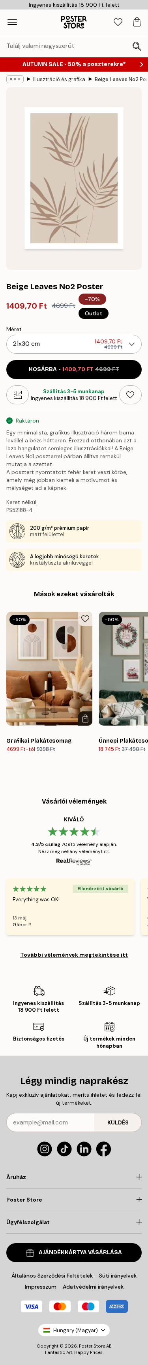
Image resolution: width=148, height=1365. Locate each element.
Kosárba (74, 369)
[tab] (118, 22)
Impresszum (40, 1286)
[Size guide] (17, 394)
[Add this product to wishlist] (130, 394)
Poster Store (92, 1346)
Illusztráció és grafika (59, 79)
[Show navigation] (12, 22)
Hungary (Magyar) (75, 1330)
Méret (14, 329)
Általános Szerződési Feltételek (52, 1275)
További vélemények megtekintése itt (74, 954)
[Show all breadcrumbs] (15, 79)
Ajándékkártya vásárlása (80, 1252)
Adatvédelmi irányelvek (93, 1286)
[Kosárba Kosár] (85, 718)
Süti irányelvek (118, 1275)
